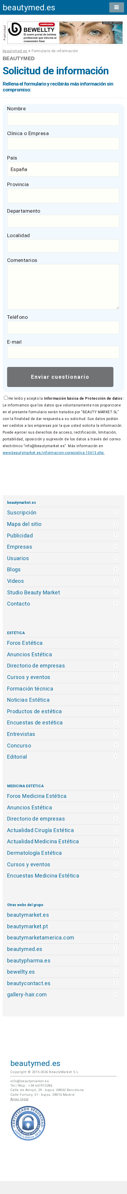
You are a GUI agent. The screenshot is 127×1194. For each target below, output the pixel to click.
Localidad (18, 235)
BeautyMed (19, 58)
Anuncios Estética (29, 654)
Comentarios (22, 260)
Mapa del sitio (24, 524)
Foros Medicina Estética (37, 796)
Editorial (17, 757)
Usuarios (18, 558)
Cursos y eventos (29, 677)
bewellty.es (21, 972)
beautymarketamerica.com (40, 937)
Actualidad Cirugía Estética (40, 830)
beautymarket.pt (27, 926)
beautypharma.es (29, 960)
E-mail (14, 342)
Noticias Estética (28, 700)
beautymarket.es (28, 915)
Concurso (19, 745)
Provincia (18, 184)
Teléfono (17, 317)
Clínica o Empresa (28, 133)
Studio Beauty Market (33, 592)
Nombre (16, 108)
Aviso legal (19, 1099)
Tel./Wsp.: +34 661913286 (31, 1086)
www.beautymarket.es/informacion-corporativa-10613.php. (54, 453)
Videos (15, 581)
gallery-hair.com (27, 994)
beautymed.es (29, 7)
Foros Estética (25, 643)
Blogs (14, 569)
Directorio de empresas (36, 665)
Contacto (18, 604)
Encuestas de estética (35, 722)
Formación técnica (30, 688)
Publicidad (20, 535)
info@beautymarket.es (29, 1081)
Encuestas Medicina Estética (43, 875)
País (12, 158)
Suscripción (22, 512)
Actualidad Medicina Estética (43, 841)
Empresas (19, 547)
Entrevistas (21, 734)
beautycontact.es (29, 983)
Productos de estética (34, 711)
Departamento (23, 211)
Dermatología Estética (34, 853)
